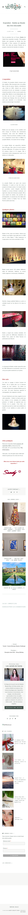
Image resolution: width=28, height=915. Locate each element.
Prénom (5, 848)
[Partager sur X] (11, 492)
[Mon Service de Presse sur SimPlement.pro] (6, 724)
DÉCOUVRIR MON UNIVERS (14, 707)
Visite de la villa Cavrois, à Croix (14, 588)
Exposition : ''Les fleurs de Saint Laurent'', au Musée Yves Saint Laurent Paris (14, 529)
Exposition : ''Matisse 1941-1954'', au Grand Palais (14, 559)
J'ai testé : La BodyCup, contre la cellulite (20, 761)
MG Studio (23, 911)
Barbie (19, 31)
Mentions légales (14, 906)
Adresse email (7, 841)
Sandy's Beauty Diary (14, 910)
